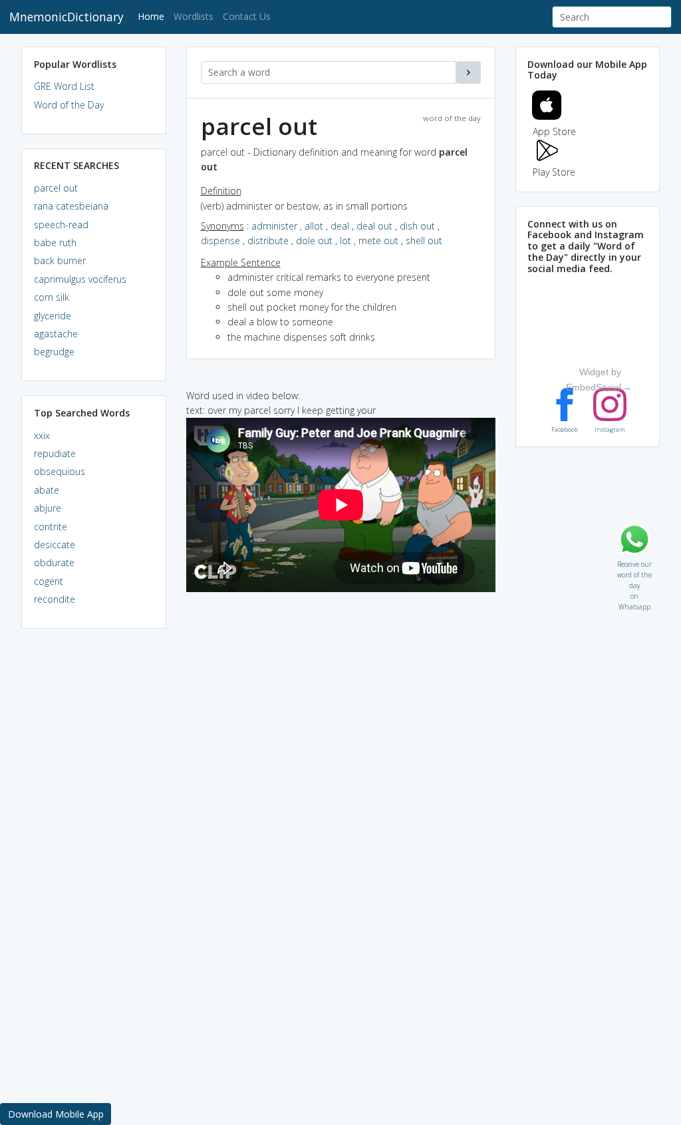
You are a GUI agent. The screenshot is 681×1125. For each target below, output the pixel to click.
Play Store (554, 172)
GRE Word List (64, 86)
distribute (268, 240)
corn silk (51, 297)
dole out (314, 240)
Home (153, 16)
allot (314, 226)
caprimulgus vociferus (80, 279)
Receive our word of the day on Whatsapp (634, 561)
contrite (50, 526)
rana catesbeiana (71, 206)
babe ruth (55, 242)
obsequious (59, 471)
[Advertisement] (93, 842)
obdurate (54, 562)
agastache (56, 333)
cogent (48, 581)
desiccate (54, 544)
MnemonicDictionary (66, 17)
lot (345, 240)
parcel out (56, 188)
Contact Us (247, 16)
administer (274, 226)
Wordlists (193, 16)
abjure (47, 508)
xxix (42, 435)
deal (340, 226)
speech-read (61, 224)
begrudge (54, 351)
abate (46, 490)
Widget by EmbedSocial (593, 379)
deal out (374, 226)
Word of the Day (69, 104)
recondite (54, 599)
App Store (554, 131)
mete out (378, 240)
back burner (60, 260)
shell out (424, 240)
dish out (417, 226)
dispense (220, 240)
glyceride (52, 315)
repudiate (55, 453)
